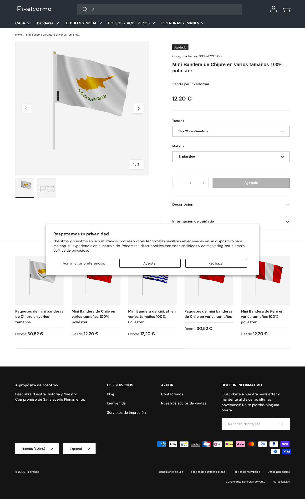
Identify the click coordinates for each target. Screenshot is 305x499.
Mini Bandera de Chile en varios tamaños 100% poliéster (93, 316)
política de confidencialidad (208, 471)
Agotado (251, 183)
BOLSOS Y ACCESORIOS (129, 23)
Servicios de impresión (126, 412)
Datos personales (279, 471)
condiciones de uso (171, 471)
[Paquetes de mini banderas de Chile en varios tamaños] (208, 280)
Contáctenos (172, 394)
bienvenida (116, 403)
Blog (110, 394)
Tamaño (178, 121)
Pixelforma (33, 471)
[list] (82, 108)
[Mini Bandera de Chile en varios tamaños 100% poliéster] (96, 280)
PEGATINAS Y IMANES (180, 23)
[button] (287, 9)
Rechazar (216, 263)
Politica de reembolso (246, 471)
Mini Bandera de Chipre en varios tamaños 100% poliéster (53, 34)
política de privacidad (71, 250)
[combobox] (159, 9)
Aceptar (150, 263)
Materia (178, 146)
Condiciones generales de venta (245, 481)
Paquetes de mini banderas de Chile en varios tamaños (208, 314)
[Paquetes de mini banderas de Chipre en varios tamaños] (39, 280)
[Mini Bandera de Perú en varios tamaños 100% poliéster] (265, 280)
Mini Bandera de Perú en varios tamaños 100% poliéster (262, 316)
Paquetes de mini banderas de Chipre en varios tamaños (39, 316)
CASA (20, 23)
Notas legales (281, 481)
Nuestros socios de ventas (183, 403)
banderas (45, 23)
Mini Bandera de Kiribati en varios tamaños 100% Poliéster (152, 316)
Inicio (18, 34)
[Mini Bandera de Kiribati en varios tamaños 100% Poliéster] (152, 280)
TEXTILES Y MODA (81, 23)
